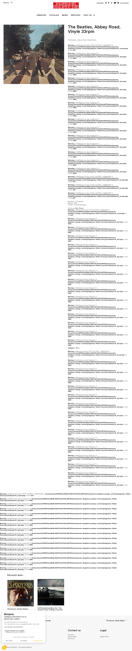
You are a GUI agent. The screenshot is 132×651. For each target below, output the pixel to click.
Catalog (54, 15)
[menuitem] (6, 2)
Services (75, 15)
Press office (72, 636)
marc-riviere (79, 208)
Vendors (41, 15)
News (65, 15)
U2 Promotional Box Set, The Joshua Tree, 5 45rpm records (50, 609)
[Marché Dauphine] (66, 5)
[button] (100, 3)
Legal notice (104, 636)
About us (6, 2)
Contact (71, 634)
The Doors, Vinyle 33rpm (17, 609)
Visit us (88, 15)
